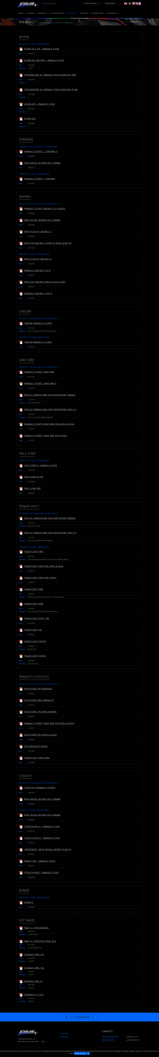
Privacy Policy (64, 1033)
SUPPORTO (112, 13)
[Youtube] (133, 3)
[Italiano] (129, 3)
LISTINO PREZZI (58, 13)
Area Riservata (90, 3)
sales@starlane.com (132, 1037)
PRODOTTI (42, 13)
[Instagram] (139, 3)
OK (88, 1053)
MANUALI (72, 13)
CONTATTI (84, 13)
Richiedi (79, 1017)
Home (127, 22)
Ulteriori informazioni (80, 1053)
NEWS (21, 13)
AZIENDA (31, 13)
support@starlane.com (133, 1040)
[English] (125, 3)
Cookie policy (64, 1037)
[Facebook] (136, 3)
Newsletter (110, 3)
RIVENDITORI (98, 13)
